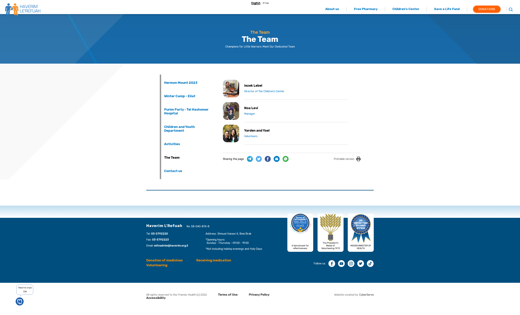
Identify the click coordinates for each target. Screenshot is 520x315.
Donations (486, 9)
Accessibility (156, 298)
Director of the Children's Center (264, 91)
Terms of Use (228, 294)
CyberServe (366, 294)
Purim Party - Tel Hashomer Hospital (186, 111)
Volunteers (251, 136)
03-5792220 (159, 233)
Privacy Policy (259, 294)
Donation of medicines (164, 260)
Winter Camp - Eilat (179, 96)
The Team (172, 157)
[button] (332, 9)
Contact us (173, 171)
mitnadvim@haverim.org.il (171, 245)
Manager (249, 113)
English (255, 3)
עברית (266, 3)
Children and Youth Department (179, 129)
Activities (172, 144)
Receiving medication (213, 260)
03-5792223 (160, 239)
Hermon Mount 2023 (180, 83)
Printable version (344, 159)
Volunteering (156, 265)
